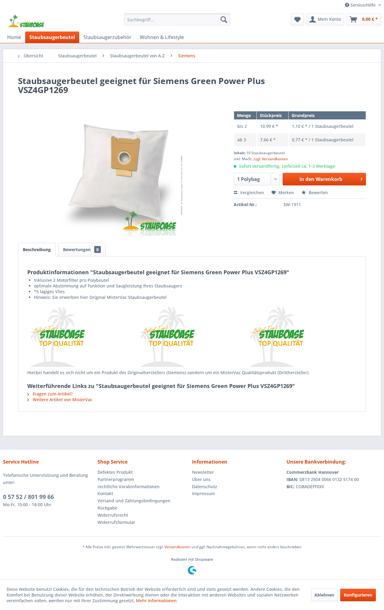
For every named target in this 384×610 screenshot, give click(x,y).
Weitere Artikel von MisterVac (62, 399)
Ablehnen (324, 595)
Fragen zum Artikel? (52, 394)
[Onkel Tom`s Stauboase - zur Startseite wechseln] (26, 21)
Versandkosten (177, 546)
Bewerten (318, 192)
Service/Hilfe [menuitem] (363, 5)
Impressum (203, 493)
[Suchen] (224, 20)
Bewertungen (81, 249)
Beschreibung (37, 249)
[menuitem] (177, 20)
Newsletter (203, 472)
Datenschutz (204, 486)
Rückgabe (107, 508)
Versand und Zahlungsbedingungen (134, 500)
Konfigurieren (358, 595)
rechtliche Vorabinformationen (129, 486)
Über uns (201, 479)
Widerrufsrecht (113, 515)
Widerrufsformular (116, 522)
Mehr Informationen (156, 600)
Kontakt (105, 493)
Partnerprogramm (116, 479)
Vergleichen (251, 192)
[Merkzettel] (297, 20)
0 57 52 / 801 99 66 (28, 497)
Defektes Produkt (115, 472)
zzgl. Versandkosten (271, 158)
